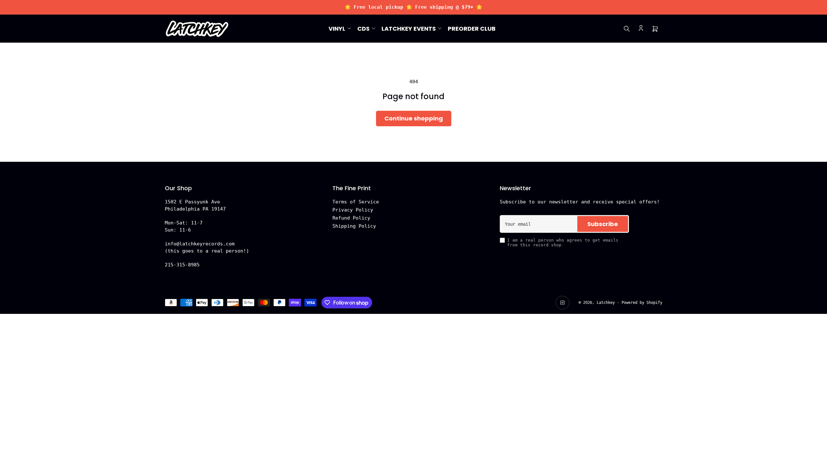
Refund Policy (351, 218)
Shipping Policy (354, 226)
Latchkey (606, 302)
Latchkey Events (409, 29)
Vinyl (337, 29)
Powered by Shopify (642, 302)
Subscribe (602, 224)
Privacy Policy (352, 210)
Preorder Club (472, 29)
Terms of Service (355, 202)
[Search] (627, 29)
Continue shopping (413, 118)
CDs (363, 29)
